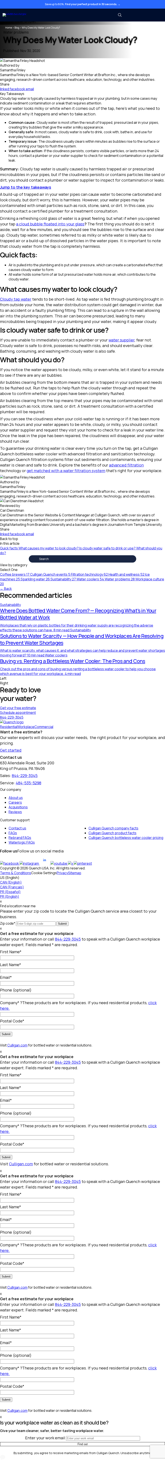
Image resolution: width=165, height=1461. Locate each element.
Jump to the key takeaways (25, 187)
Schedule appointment (18, 712)
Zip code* (7, 923)
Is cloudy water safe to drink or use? (107, 548)
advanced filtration (126, 465)
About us (16, 797)
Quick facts (9, 548)
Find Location (145, 15)
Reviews (15, 811)
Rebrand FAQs (20, 837)
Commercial (43, 726)
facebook (18, 89)
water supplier (121, 340)
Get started (10, 750)
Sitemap (74, 872)
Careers (15, 802)
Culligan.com (17, 1045)
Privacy (62, 872)
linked (5, 89)
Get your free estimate (18, 707)
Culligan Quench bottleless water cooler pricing (126, 837)
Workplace (25, 726)
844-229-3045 (11, 717)
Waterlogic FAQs (22, 842)
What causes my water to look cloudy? (48, 548)
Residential (8, 726)
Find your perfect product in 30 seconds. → (92, 4)
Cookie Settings (44, 872)
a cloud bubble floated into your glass (50, 223)
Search (5, 559)
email (30, 89)
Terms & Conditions (15, 872)
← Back (6, 588)
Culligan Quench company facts (113, 828)
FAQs (13, 833)
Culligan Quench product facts (112, 833)
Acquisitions (18, 807)
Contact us (17, 828)
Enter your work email (45, 1437)
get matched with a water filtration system (66, 470)
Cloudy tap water (15, 299)
